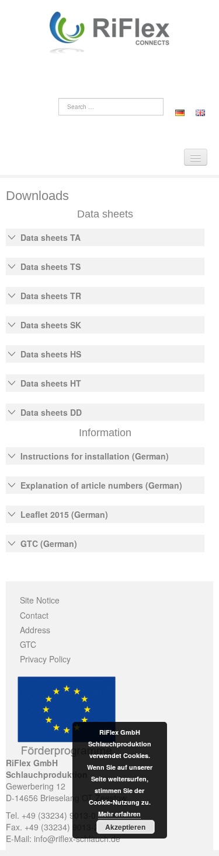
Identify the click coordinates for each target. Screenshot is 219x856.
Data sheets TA (50, 237)
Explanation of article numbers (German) (101, 485)
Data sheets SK (50, 325)
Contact (34, 615)
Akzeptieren (125, 827)
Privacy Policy (45, 659)
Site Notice (40, 600)
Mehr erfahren (119, 813)
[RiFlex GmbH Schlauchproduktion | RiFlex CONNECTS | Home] (109, 31)
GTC (28, 644)
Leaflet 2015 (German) (64, 514)
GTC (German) (48, 543)
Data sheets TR (50, 295)
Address (35, 630)
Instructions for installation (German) (94, 456)
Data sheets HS (50, 354)
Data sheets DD (51, 412)
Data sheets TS (50, 266)
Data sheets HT (50, 383)
